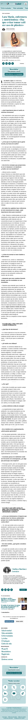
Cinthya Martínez (10, 28)
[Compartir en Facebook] (9, 63)
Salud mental (7, 630)
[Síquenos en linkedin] (5, 693)
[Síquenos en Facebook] (5, 687)
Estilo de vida (7, 643)
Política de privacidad (12, 716)
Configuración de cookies (19, 718)
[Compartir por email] (6, 63)
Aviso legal (4, 716)
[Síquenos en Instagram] (22, 687)
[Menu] (2, 3)
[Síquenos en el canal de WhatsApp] (5, 699)
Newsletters (6, 651)
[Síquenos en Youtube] (14, 693)
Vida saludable (18, 8)
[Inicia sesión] (25, 3)
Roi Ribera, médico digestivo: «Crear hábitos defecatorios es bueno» (8, 599)
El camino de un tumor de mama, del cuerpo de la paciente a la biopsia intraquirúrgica (10, 606)
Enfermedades (6, 8)
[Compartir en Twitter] (12, 63)
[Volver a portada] (14, 3)
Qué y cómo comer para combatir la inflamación (12, 324)
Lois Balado (4, 602)
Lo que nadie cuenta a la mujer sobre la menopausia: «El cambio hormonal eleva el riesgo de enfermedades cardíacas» (13, 510)
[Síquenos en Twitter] (14, 687)
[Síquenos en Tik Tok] (22, 693)
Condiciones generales (8, 718)
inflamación (4, 293)
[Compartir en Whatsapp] (3, 63)
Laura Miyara (4, 609)
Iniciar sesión (19, 621)
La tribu (4, 638)
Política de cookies (22, 716)
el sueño (19, 125)
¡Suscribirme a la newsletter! (14, 74)
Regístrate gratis (9, 621)
